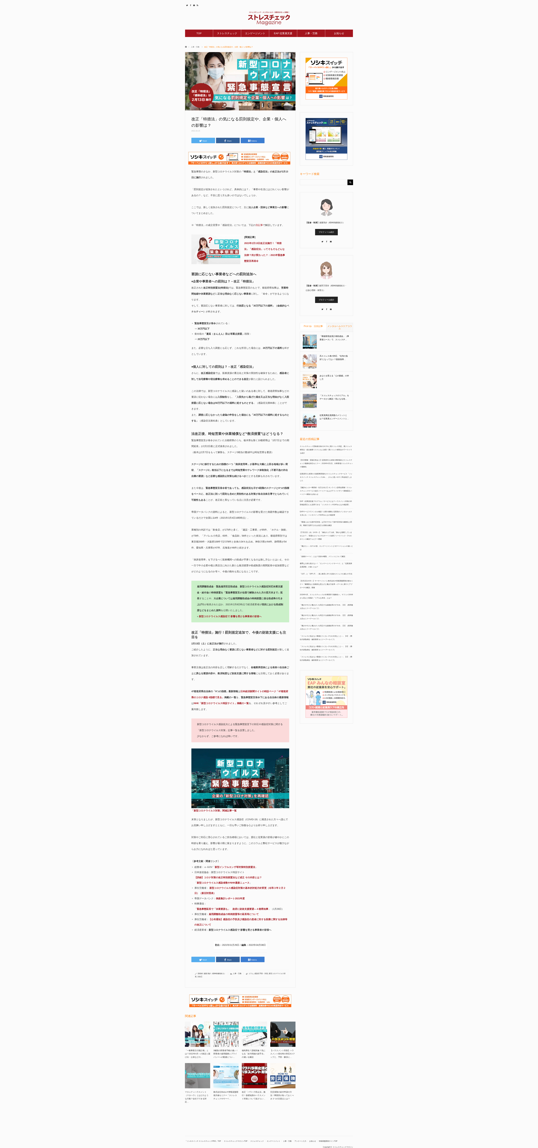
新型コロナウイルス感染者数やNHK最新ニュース (223, 882)
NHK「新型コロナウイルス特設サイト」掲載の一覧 (221, 703)
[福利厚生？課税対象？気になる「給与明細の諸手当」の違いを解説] (254, 1034)
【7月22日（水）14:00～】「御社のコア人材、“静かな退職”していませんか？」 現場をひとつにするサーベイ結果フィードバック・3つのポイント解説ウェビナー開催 (326, 535)
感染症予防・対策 (261, 974)
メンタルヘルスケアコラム (339, 327)
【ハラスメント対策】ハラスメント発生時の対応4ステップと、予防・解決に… (282, 1053)
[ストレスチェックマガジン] (269, 18)
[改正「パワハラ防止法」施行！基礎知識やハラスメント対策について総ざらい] (254, 1075)
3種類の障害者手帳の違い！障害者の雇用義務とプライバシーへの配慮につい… (225, 1053)
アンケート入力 (300, 1141)
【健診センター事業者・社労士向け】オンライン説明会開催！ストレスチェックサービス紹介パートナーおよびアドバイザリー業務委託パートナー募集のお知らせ (326, 491)
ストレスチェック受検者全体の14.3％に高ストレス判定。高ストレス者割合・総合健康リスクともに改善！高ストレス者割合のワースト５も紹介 (326, 449)
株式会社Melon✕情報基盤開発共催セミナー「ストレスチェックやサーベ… (225, 1095)
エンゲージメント (255, 33)
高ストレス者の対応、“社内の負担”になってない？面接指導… (334, 357)
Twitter (186, 5)
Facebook (190, 5)
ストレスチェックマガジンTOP (235, 1141)
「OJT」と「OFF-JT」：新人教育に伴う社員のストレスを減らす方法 (326, 574)
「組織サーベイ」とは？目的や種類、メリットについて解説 (322, 556)
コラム (251, 974)
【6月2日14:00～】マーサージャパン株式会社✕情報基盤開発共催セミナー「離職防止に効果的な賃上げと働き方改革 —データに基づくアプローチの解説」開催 (326, 584)
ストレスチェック (227, 33)
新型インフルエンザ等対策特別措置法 (235, 867)
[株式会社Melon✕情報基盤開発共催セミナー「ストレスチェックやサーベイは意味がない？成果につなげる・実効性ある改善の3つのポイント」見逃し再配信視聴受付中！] (226, 1075)
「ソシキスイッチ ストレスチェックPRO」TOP (203, 1141)
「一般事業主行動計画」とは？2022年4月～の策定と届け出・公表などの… (197, 1053)
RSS (197, 5)
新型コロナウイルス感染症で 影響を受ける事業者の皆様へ (230, 616)
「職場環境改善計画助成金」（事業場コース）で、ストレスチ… (334, 338)
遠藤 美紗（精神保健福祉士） (215, 974)
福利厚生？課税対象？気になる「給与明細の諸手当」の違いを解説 (253, 1053)
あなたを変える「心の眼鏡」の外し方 (334, 377)
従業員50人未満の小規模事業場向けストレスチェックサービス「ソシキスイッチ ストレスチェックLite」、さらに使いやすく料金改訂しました (326, 477)
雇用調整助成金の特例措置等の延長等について (234, 914)
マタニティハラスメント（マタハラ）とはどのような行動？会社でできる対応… (196, 1097)
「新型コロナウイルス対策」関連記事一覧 (214, 810)
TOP (199, 33)
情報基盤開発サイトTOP (328, 1141)
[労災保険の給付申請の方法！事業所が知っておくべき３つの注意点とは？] (282, 1075)
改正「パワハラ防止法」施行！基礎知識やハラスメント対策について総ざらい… (253, 1095)
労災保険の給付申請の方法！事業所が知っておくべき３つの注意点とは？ (282, 1095)
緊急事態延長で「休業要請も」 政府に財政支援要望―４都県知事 (232, 909)
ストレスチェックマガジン (343, 1147)
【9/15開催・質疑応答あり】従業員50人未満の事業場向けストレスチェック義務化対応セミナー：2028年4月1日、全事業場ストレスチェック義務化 (326, 463)
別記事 (259, 225)
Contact (193, 5)
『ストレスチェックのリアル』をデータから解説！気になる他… (334, 397)
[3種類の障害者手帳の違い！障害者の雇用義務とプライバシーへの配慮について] (226, 1034)
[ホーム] (186, 47)
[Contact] (331, 240)
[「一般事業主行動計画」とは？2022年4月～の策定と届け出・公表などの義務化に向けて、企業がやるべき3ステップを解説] (197, 1034)
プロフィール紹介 (326, 232)
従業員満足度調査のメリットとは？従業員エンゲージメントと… (334, 417)
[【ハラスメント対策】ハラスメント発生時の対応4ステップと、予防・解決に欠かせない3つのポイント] (282, 1034)
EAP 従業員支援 (283, 33)
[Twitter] (322, 240)
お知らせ (339, 33)
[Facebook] (326, 240)
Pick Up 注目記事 (313, 326)
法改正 (199, 977)
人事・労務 (311, 33)
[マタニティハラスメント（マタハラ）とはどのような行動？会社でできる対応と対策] (197, 1075)
